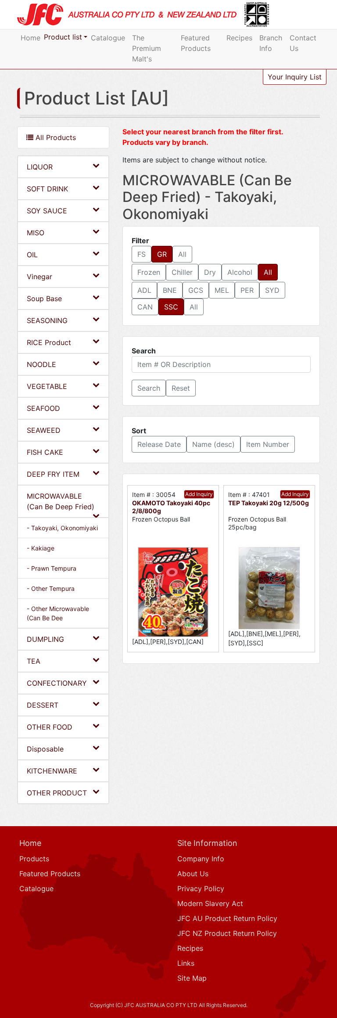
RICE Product (49, 342)
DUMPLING (45, 639)
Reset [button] (181, 388)
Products (34, 858)
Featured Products (196, 43)
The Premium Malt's (146, 48)
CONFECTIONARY (57, 683)
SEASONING (47, 320)
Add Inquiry (199, 494)
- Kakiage (40, 548)
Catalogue (108, 37)
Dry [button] (210, 272)
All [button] (182, 254)
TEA (33, 661)
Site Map (192, 978)
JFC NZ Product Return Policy (227, 933)
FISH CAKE (45, 452)
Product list (63, 36)
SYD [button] (272, 290)
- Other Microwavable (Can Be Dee (58, 613)
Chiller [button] (182, 272)
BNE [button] (170, 290)
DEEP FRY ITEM (53, 474)
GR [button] (162, 254)
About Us (192, 873)
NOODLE (41, 364)
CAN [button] (145, 306)
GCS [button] (195, 290)
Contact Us (303, 43)
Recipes (239, 37)
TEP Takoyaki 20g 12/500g (268, 503)
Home (30, 37)
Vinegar (39, 276)
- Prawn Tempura (51, 568)
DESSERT (42, 705)
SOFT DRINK (47, 188)
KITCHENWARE (52, 770)
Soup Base (44, 298)
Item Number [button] (267, 444)
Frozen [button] (148, 272)
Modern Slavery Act (210, 903)
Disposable (45, 749)
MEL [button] (222, 290)
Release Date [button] (159, 444)
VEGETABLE (47, 386)
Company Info (200, 858)
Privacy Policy (200, 888)
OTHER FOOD (49, 727)
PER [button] (247, 290)
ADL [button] (144, 290)
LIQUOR (40, 166)
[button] (149, 388)
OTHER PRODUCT (57, 792)
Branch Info (270, 43)
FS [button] (141, 254)
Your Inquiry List (295, 76)
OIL (32, 254)
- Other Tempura (51, 588)
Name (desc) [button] (213, 444)
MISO (35, 232)
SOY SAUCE (47, 210)
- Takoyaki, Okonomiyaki (62, 528)
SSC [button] (171, 306)
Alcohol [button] (239, 272)
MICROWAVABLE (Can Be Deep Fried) (60, 501)
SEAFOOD (43, 408)
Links (185, 963)
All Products (54, 137)
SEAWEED (44, 430)
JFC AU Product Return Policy (227, 918)
